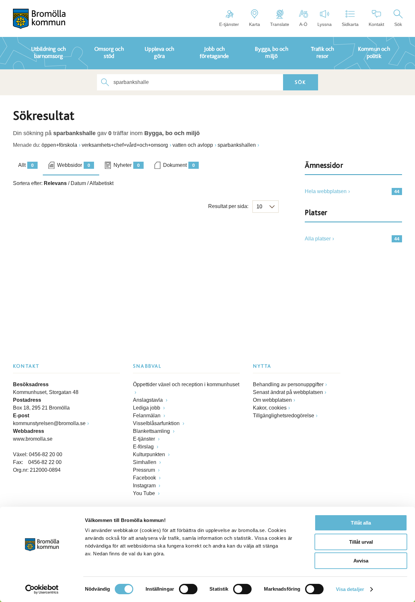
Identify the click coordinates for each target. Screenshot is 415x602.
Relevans (55, 183)
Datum (78, 183)
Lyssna (324, 24)
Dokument (179, 165)
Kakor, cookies (270, 408)
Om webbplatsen (272, 400)
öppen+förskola (59, 145)
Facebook (145, 477)
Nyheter (126, 165)
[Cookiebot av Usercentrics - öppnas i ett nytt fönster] (42, 589)
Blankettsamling (152, 431)
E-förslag (144, 446)
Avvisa (360, 560)
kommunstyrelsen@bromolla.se (49, 423)
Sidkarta (350, 24)
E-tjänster (229, 24)
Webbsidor (73, 165)
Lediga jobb (147, 408)
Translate (279, 24)
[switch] (188, 589)
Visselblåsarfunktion (157, 423)
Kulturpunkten (149, 454)
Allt (26, 165)
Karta (254, 24)
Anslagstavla (148, 400)
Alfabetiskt (101, 183)
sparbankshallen (237, 145)
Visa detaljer (350, 589)
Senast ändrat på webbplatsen (288, 392)
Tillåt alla (361, 523)
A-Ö (303, 24)
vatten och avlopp (192, 145)
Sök (398, 24)
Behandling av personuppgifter (288, 384)
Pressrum (144, 470)
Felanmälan (147, 415)
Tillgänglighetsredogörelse (283, 415)
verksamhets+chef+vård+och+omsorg (125, 145)
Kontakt (376, 24)
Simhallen (145, 462)
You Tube (144, 493)
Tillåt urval (361, 542)
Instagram (145, 485)
